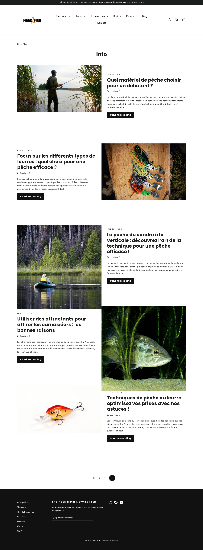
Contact (101, 23)
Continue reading (120, 114)
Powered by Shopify (110, 540)
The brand (62, 16)
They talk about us (25, 511)
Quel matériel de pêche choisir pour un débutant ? (144, 83)
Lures (79, 16)
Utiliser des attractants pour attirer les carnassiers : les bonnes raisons (51, 325)
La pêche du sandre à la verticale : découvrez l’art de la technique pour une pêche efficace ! (144, 243)
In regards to (23, 502)
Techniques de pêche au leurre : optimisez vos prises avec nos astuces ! (145, 403)
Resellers (131, 16)
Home (19, 44)
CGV (19, 530)
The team (21, 507)
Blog (144, 16)
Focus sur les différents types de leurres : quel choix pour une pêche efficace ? (56, 162)
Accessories (98, 16)
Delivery (21, 521)
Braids (117, 16)
